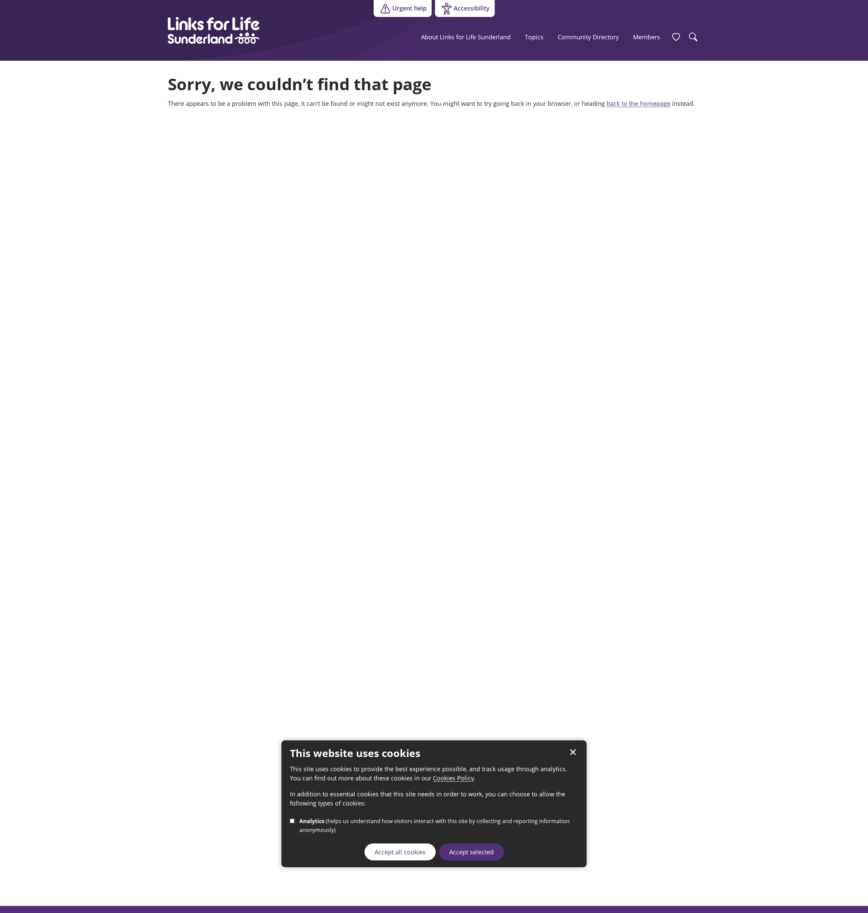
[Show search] (693, 36)
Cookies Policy (453, 778)
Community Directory (588, 37)
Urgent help (409, 8)
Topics (534, 37)
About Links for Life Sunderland (466, 37)
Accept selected (471, 852)
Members (646, 37)
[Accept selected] (573, 752)
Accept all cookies (400, 852)
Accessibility (462, 10)
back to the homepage (638, 103)
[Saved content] (676, 36)
